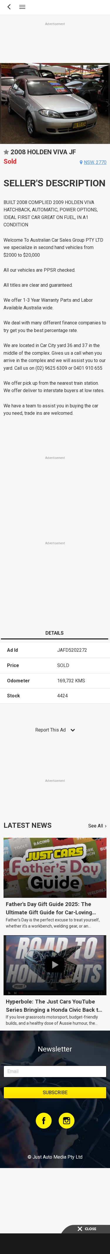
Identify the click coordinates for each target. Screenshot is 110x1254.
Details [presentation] (54, 633)
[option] (55, 103)
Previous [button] (3, 104)
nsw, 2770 (95, 162)
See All (95, 826)
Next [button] (106, 104)
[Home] (55, 1141)
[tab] (54, 634)
